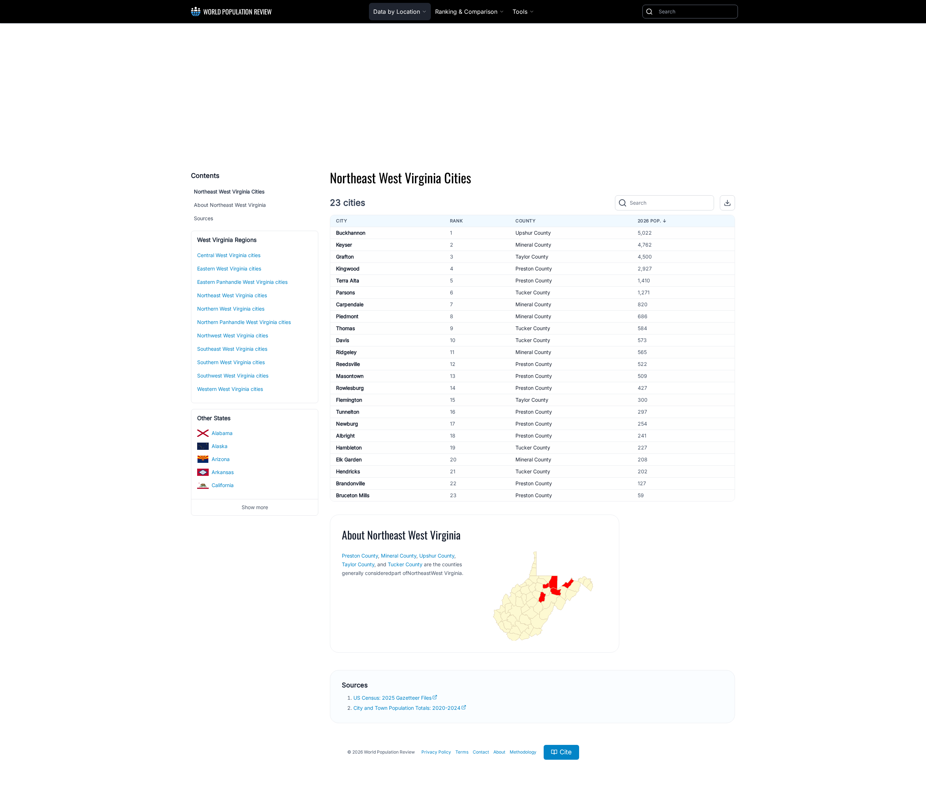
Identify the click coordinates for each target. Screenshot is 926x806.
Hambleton (349, 447)
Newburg (347, 424)
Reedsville (348, 364)
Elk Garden (349, 459)
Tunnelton (347, 412)
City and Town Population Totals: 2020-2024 (406, 708)
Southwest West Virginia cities (232, 375)
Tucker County (532, 292)
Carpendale (350, 304)
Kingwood (348, 268)
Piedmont (347, 316)
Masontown (350, 376)
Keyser (344, 245)
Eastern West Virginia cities (229, 268)
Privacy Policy (436, 752)
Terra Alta (347, 280)
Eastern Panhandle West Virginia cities (242, 282)
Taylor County (531, 256)
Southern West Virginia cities (231, 362)
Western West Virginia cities (230, 389)
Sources (203, 218)
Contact (481, 752)
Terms (461, 752)
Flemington (349, 400)
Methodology (523, 752)
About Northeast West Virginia (230, 205)
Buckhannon (350, 233)
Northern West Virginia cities (230, 309)
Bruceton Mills (352, 495)
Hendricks (348, 471)
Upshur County (533, 233)
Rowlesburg (350, 388)
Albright (345, 435)
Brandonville (350, 483)
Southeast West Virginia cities (232, 349)
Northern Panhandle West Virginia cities (244, 322)
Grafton (345, 256)
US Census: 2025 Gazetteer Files (392, 698)
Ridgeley (346, 352)
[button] (727, 202)
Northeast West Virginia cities (232, 295)
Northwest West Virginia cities (232, 335)
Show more (255, 507)
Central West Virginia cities (228, 255)
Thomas (345, 328)
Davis (342, 340)
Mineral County (533, 245)
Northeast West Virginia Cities (229, 191)
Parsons (345, 292)
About (499, 752)
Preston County (533, 268)
